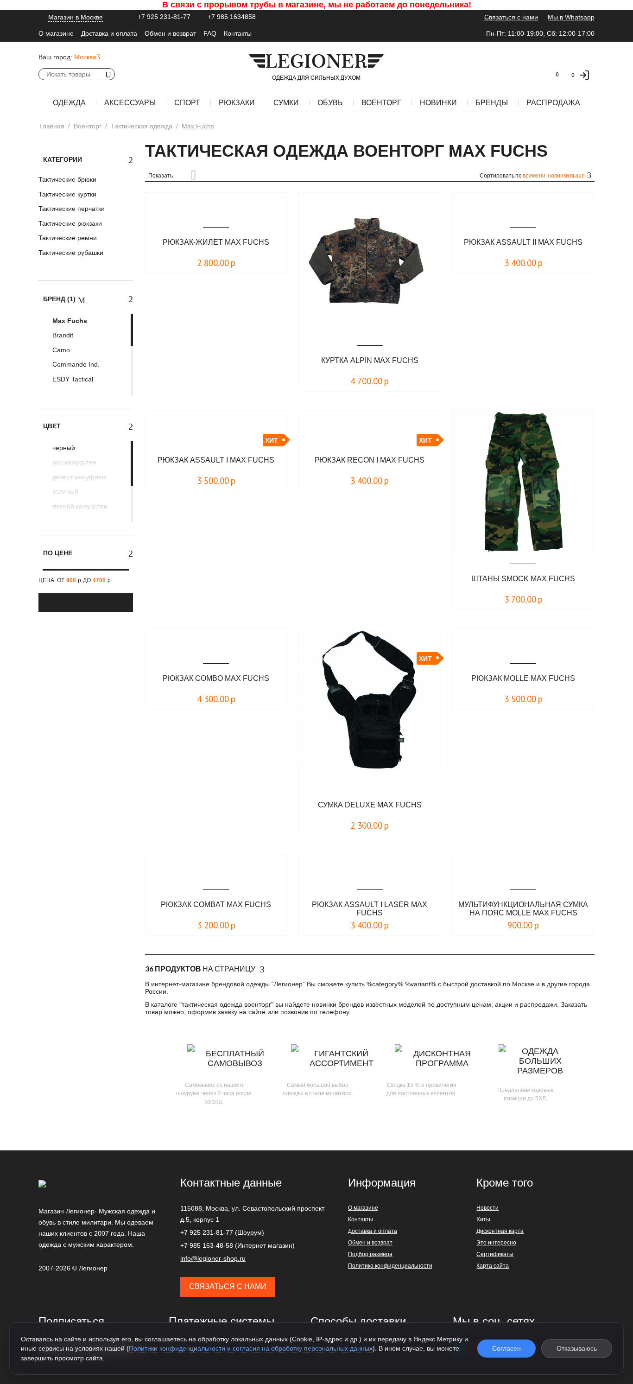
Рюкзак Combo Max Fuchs (216, 678)
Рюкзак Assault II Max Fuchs (523, 242)
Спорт (187, 103)
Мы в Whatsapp (571, 17)
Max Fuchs (69, 320)
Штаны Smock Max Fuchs (523, 579)
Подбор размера (370, 1254)
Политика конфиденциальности (390, 1266)
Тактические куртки (67, 194)
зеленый (64, 491)
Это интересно (496, 1242)
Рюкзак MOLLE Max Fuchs (523, 678)
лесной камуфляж (79, 506)
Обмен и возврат (170, 33)
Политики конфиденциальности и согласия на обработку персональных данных (251, 1348)
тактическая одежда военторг (226, 1004)
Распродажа (553, 103)
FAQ (209, 33)
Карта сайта (492, 1266)
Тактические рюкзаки (70, 223)
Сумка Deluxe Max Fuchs (370, 805)
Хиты (483, 1219)
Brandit (62, 335)
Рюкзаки (237, 103)
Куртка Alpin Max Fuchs (369, 360)
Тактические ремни (67, 237)
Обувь (330, 103)
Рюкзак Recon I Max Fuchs (369, 460)
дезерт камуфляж (78, 477)
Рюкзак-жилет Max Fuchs (216, 242)
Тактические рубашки (70, 252)
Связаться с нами (511, 17)
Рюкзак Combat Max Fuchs (216, 904)
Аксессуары (130, 103)
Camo (60, 350)
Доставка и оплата (109, 33)
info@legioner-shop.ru (213, 1258)
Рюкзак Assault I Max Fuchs (216, 460)
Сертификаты (494, 1254)
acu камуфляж (73, 462)
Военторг (381, 103)
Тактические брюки (67, 179)
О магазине (56, 33)
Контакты (238, 33)
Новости (487, 1208)
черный (63, 447)
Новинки (438, 103)
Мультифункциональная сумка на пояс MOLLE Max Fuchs (523, 909)
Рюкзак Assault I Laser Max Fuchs (369, 909)
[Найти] (108, 74)
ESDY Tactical (72, 379)
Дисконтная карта (500, 1231)
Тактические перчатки (71, 208)
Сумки (286, 103)
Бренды (491, 103)
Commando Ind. (75, 364)
